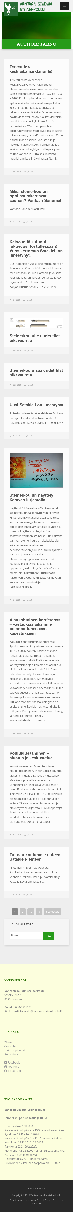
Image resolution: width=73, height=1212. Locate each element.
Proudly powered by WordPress (26, 1200)
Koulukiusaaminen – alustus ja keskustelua (31, 755)
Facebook (13, 1062)
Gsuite (11, 1046)
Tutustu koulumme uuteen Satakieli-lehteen (35, 857)
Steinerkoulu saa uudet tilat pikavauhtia (36, 372)
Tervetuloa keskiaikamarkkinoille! (31, 69)
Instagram (14, 1071)
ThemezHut (36, 1203)
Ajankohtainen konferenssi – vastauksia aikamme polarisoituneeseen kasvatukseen (36, 626)
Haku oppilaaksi (14, 1050)
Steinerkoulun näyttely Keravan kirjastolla (31, 497)
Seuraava (52, 911)
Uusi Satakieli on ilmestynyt (36, 405)
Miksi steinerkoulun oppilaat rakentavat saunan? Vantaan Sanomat (35, 195)
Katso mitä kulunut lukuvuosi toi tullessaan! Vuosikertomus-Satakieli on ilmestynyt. (36, 248)
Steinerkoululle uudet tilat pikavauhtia (35, 338)
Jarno (31, 171)
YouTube (13, 1066)
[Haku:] (26, 935)
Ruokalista (11, 1054)
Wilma (8, 1042)
